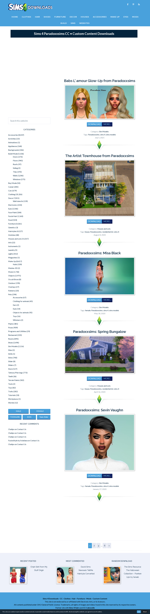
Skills (10, 354)
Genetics (11, 227)
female (88, 310)
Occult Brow (13, 279)
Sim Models (104, 131)
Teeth (10, 376)
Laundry (11, 250)
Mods (10, 272)
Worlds (11, 403)
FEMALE (40, 411)
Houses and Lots (104, 229)
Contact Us (21, 429)
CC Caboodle (89, 608)
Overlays (11, 287)
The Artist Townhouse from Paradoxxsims (99, 156)
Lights (10, 254)
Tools (10, 384)
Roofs (15, 164)
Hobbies (11, 235)
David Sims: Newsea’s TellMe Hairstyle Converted (85, 570)
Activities (12, 139)
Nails (15, 264)
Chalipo (11, 429)
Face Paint (12, 212)
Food (10, 220)
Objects (11, 275)
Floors (15, 160)
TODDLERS (15, 417)
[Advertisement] (75, 57)
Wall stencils (18, 201)
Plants (10, 324)
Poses (10, 327)
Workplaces (13, 399)
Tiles (15, 172)
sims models (111, 134)
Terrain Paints (13, 380)
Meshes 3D (12, 268)
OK (139, 612)
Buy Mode (12, 183)
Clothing (11, 194)
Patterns (11, 291)
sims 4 (102, 134)
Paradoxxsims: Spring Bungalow (99, 332)
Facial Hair (12, 216)
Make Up (12, 261)
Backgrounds (13, 150)
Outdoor (11, 283)
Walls (15, 175)
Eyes (10, 209)
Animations (12, 142)
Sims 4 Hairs (74, 608)
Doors (15, 157)
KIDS (29, 417)
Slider (10, 361)
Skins (10, 357)
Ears (14, 305)
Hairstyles (12, 231)
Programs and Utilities (17, 331)
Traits (10, 391)
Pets (10, 294)
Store (10, 369)
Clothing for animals (21, 301)
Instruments (13, 246)
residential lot (107, 232)
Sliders (11, 365)
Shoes (10, 342)
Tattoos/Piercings (15, 372)
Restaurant (12, 335)
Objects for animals (21, 312)
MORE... (107, 124)
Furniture (12, 224)
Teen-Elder (43, 417)
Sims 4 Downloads (30, 7)
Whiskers (17, 320)
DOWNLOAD (94, 124)
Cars (10, 190)
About (145, 612)
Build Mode (13, 154)
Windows (17, 179)
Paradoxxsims (93, 134)
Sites (10, 350)
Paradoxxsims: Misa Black (99, 253)
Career (11, 187)
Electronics (12, 205)
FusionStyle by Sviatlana (18, 440)
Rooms (11, 339)
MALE (18, 411)
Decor (10, 198)
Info (9, 242)
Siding (15, 168)
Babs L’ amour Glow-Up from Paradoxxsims (99, 81)
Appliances (12, 146)
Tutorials (11, 395)
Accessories (13, 135)
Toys (15, 316)
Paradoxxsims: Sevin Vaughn (99, 410)
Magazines (12, 257)
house (87, 232)
